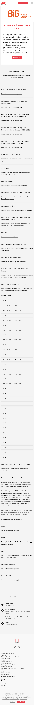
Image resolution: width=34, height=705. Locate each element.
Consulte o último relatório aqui (9, 237)
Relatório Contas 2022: (12, 330)
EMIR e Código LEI (5, 673)
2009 (4, 423)
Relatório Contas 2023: (12, 320)
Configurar (12, 702)
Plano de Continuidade (6, 661)
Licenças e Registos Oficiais (7, 653)
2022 (4, 335)
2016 (4, 388)
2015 (4, 393)
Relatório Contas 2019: (12, 359)
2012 (4, 408)
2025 (4, 300)
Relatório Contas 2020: (12, 349)
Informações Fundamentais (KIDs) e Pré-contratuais (12, 668)
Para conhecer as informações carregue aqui (13, 261)
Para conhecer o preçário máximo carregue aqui (14, 185)
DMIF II (2, 669)
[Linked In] (22, 647)
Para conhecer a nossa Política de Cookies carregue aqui (16, 210)
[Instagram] (19, 647)
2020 (4, 354)
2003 (4, 452)
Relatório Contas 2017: (12, 384)
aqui (17, 530)
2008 (4, 428)
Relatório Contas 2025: (12, 305)
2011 (4, 413)
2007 (4, 432)
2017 (4, 379)
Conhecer (17, 57)
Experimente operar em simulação (9, 680)
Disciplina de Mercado (6, 663)
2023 (4, 325)
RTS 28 (3, 660)
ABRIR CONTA (23, 2)
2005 (4, 442)
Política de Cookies (5, 658)
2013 (4, 403)
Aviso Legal (4, 655)
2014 (4, 398)
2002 (4, 457)
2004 (4, 447)
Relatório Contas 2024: (12, 310)
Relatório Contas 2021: (12, 340)
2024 (4, 315)
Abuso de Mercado (5, 674)
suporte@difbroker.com (11, 624)
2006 (4, 437)
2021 (4, 344)
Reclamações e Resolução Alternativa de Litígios (12, 665)
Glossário (3, 679)
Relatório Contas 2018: (12, 374)
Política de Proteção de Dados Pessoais (10, 656)
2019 (4, 364)
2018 (4, 369)
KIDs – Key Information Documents (11, 519)
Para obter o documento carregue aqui (11, 94)
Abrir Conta (3, 685)
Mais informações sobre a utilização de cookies (14, 699)
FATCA (2, 671)
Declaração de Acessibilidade (8, 676)
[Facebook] (12, 647)
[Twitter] (15, 647)
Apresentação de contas (6, 666)
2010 (4, 418)
